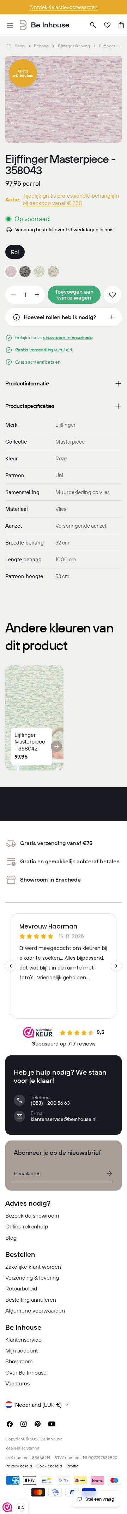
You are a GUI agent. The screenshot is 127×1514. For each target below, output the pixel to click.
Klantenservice (23, 1339)
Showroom (19, 1361)
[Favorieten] (107, 25)
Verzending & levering (32, 1277)
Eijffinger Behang (74, 45)
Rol (15, 251)
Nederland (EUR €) (38, 1404)
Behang (41, 45)
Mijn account (21, 1350)
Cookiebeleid (49, 1465)
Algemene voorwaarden (35, 1310)
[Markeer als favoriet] (112, 295)
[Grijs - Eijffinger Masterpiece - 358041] (25, 271)
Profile (72, 1465)
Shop (20, 45)
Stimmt (33, 1448)
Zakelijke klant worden (33, 1266)
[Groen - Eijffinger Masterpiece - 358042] (39, 271)
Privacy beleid (18, 1465)
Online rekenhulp (26, 1226)
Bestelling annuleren (30, 1299)
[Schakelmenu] (10, 25)
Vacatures (17, 1383)
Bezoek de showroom (32, 1215)
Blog (11, 1237)
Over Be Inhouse (26, 1372)
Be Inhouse (51, 1438)
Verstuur (109, 1174)
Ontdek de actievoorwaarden (64, 7)
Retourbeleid (21, 1288)
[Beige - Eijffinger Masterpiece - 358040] (53, 271)
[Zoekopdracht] (93, 25)
